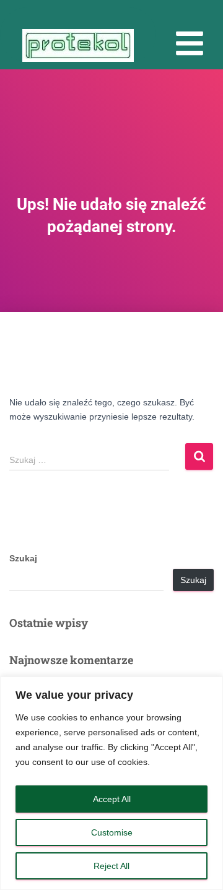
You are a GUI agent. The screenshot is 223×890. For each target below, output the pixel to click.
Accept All (112, 799)
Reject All (111, 866)
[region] (111, 783)
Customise (112, 832)
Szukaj (23, 558)
